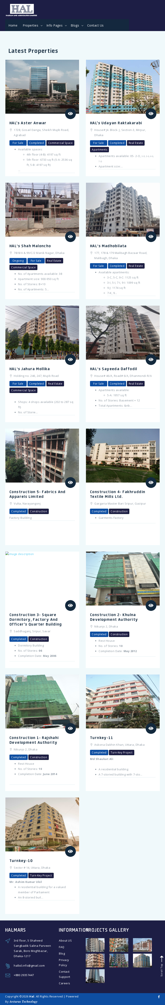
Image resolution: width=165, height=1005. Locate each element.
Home (12, 25)
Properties (31, 25)
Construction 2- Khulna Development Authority (114, 617)
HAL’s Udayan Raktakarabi (116, 122)
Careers (64, 983)
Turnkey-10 (20, 860)
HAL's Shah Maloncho (30, 245)
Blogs (75, 25)
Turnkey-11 (101, 737)
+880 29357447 (24, 975)
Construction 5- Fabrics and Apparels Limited (37, 494)
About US (65, 940)
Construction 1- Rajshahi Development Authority (34, 740)
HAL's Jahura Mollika (29, 368)
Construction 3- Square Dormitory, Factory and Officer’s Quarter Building (35, 619)
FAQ (61, 947)
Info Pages (55, 25)
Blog (62, 953)
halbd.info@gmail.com (29, 965)
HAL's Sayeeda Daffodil (113, 368)
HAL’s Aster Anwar (28, 122)
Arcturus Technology (23, 1001)
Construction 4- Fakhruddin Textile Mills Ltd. (117, 494)
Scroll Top (161, 969)
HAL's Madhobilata (108, 245)
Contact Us (95, 25)
